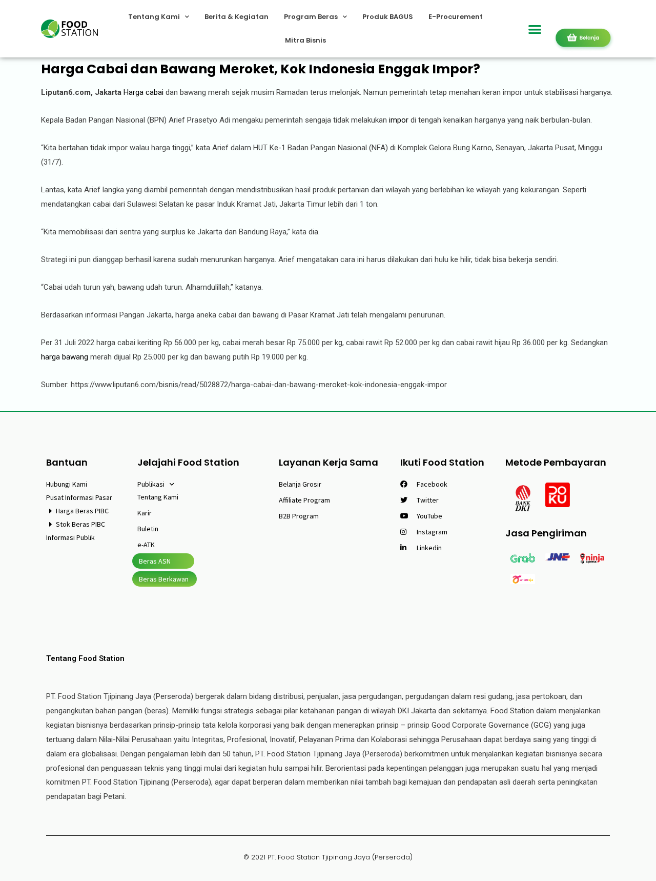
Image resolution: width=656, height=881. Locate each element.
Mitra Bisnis (305, 40)
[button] (535, 28)
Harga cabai (143, 92)
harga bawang (64, 357)
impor (398, 120)
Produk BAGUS (387, 17)
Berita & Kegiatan (236, 17)
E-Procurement (455, 17)
